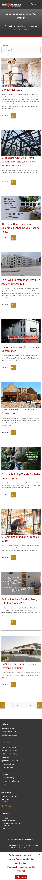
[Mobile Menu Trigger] (39, 4)
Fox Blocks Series (7, 728)
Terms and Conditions (15, 839)
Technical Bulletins (7, 764)
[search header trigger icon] (35, 4)
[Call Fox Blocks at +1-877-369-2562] (32, 4)
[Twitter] (6, 806)
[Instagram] (10, 806)
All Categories (8, 50)
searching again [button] (20, 29)
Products (4, 724)
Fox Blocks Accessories (9, 735)
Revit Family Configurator (10, 781)
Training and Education (9, 771)
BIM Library (5, 774)
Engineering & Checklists (10, 750)
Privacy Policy (29, 839)
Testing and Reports (8, 767)
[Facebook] (2, 806)
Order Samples (6, 784)
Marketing (5, 757)
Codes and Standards (8, 747)
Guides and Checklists (9, 754)
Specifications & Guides (9, 761)
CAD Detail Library (7, 778)
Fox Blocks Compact (8, 732)
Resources (5, 743)
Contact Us (5, 814)
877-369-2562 (6, 818)
